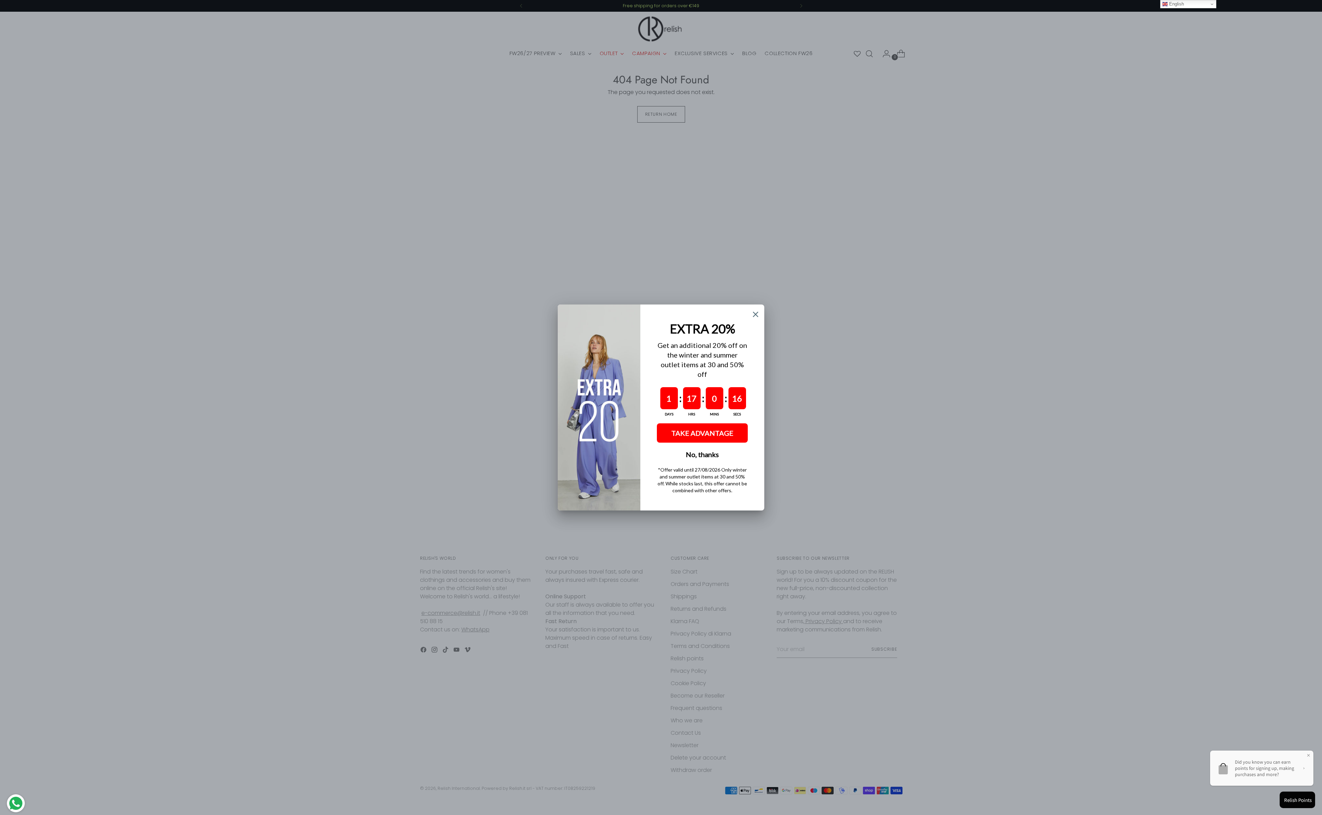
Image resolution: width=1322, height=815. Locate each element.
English (1176, 4)
